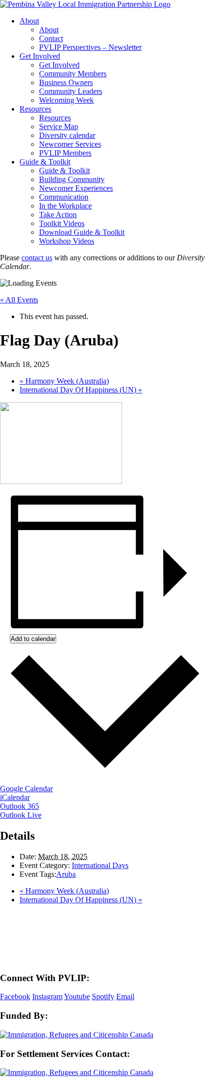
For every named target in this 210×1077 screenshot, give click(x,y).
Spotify (103, 996)
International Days (100, 865)
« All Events (19, 300)
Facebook (15, 996)
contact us (36, 257)
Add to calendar (33, 638)
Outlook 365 (19, 806)
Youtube (77, 996)
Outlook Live (21, 815)
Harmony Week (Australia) (64, 381)
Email (125, 996)
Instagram (47, 996)
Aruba (66, 874)
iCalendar (15, 797)
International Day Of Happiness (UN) (81, 390)
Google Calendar (26, 788)
